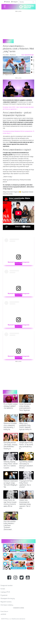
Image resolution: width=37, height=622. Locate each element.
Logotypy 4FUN (5, 592)
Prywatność (4, 595)
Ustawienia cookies (18, 608)
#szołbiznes (13, 54)
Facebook (7, 1)
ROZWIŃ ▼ (18, 263)
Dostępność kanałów (7, 585)
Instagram (15, 1)
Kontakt (3, 589)
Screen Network (4, 611)
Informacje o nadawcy (7, 605)
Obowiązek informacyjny (8, 598)
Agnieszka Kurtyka (29, 54)
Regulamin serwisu (6, 602)
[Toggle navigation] (5, 6)
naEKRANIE (3, 614)
